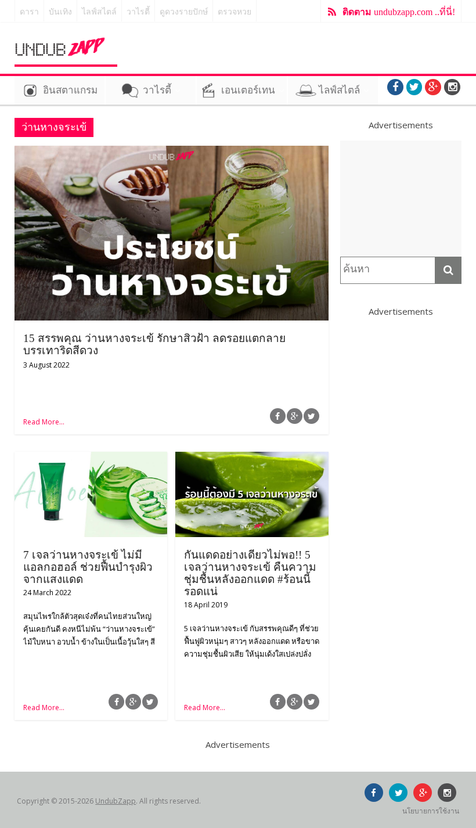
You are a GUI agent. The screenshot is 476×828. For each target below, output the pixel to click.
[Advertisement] (401, 199)
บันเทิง (60, 12)
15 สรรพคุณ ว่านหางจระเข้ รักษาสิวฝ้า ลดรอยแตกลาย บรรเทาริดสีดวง (154, 344)
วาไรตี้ (138, 12)
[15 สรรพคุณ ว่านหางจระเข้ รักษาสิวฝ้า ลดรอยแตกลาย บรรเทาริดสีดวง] (172, 152)
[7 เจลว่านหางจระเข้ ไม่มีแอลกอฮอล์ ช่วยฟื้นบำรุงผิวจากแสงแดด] (91, 458)
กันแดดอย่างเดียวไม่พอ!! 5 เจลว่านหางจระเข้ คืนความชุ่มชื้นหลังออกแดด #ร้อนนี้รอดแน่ (250, 573)
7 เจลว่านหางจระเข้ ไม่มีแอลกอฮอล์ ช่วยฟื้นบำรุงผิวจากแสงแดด (88, 567)
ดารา (29, 12)
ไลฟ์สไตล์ (99, 12)
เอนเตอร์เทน (248, 90)
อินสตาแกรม (70, 90)
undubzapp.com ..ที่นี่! (398, 12)
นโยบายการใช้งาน (430, 811)
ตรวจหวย (234, 12)
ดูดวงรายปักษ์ (184, 12)
